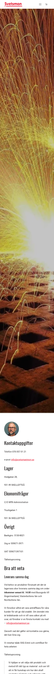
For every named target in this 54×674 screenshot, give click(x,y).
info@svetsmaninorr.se (22, 459)
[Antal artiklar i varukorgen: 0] (46, 4)
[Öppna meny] (40, 4)
